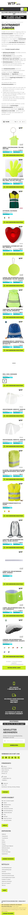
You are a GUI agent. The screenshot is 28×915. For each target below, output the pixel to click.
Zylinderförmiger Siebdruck (7, 846)
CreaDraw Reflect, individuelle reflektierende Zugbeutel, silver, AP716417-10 (14, 330)
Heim (2, 22)
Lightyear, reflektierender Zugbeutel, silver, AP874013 (14, 528)
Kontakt (5, 792)
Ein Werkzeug (13, 22)
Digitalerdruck (5, 853)
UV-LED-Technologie (6, 851)
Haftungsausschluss (6, 873)
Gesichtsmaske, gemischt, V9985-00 (14, 428)
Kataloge (5, 816)
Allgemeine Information (7, 881)
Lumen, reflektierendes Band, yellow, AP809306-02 (14, 596)
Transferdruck (5, 838)
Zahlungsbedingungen (6, 869)
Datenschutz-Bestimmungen (8, 875)
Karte (4, 890)
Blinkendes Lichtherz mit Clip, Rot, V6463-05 (14, 235)
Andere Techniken (8, 859)
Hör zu (5, 825)
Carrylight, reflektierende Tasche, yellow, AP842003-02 (14, 298)
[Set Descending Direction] (20, 121)
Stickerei (3, 842)
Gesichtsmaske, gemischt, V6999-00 (14, 398)
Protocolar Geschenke (8, 808)
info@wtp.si (4, 780)
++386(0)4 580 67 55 (6, 778)
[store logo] (14, 3)
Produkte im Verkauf (6, 879)
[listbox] (14, 218)
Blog (4, 814)
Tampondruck (5, 836)
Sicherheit (4, 871)
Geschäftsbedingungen (7, 867)
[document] (14, 909)
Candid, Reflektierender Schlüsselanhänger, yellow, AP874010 (14, 266)
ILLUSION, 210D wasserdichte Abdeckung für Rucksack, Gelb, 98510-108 (14, 459)
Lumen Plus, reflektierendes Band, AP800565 (14, 560)
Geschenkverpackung (8, 810)
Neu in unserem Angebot (8, 800)
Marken (5, 802)
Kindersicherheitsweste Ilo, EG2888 (14, 492)
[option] (5, 218)
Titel (15, 121)
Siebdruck (4, 834)
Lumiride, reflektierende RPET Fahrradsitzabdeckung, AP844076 (14, 628)
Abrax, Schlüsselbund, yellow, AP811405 (14, 136)
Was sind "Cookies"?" (6, 883)
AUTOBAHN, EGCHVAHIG (14, 199)
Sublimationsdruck (6, 848)
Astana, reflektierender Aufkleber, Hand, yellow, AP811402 (14, 168)
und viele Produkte (7, 820)
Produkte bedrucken (7, 812)
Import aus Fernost (7, 818)
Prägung (3, 844)
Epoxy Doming (5, 849)
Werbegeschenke (7, 804)
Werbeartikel (6, 806)
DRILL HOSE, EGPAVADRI (14, 363)
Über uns (4, 885)
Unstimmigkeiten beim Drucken (8, 877)
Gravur (3, 840)
